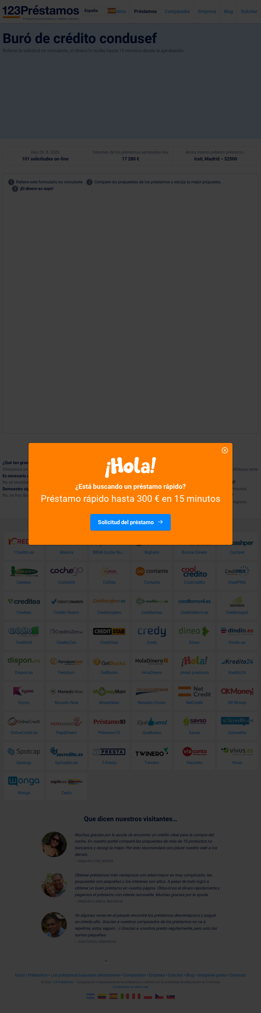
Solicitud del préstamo (126, 522)
